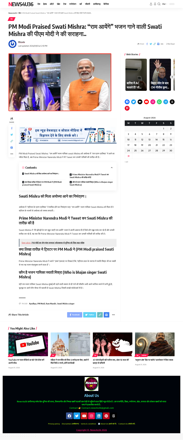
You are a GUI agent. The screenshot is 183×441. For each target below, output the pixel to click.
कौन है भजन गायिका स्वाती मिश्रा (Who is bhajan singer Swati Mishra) (91, 183)
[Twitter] (133, 101)
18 (135, 145)
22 (163, 145)
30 (170, 150)
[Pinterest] (127, 108)
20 (149, 145)
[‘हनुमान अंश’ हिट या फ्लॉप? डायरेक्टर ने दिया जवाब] (155, 344)
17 (128, 145)
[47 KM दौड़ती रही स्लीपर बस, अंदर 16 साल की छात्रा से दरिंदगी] (112, 344)
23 (171, 145)
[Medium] (140, 101)
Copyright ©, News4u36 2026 (91, 430)
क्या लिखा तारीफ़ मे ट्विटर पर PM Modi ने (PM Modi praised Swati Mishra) (42, 183)
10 (128, 139)
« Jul (126, 162)
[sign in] (151, 4)
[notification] (155, 4)
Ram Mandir (51, 303)
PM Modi (41, 303)
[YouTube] (146, 101)
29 (163, 150)
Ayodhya (32, 303)
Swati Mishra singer (65, 303)
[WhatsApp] (159, 101)
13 (149, 139)
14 (157, 139)
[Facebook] (127, 101)
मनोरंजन (144, 355)
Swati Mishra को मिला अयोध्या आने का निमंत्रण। (42, 173)
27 (149, 150)
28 (156, 150)
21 (157, 145)
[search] (159, 4)
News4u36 (20, 4)
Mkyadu (21, 42)
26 (142, 150)
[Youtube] (84, 415)
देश (12, 19)
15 (164, 139)
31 (128, 156)
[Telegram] (165, 101)
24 (128, 150)
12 (142, 139)
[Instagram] (152, 101)
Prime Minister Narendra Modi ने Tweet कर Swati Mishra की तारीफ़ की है (89, 175)
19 (142, 145)
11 (135, 139)
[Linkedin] (99, 415)
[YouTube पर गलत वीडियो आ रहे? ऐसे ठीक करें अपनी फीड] (28, 344)
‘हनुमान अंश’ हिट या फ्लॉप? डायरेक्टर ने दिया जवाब (154, 359)
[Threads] (172, 101)
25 (135, 150)
